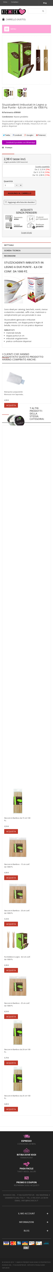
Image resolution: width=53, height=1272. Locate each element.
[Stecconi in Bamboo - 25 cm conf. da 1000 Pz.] (18, 986)
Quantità (8, 181)
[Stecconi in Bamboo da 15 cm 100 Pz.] (18, 801)
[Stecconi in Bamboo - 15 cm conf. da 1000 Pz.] (18, 848)
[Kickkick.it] (13, 12)
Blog (45, 3)
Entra (5, 2)
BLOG (26, 1230)
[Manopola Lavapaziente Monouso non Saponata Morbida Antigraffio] (16, 379)
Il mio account (26, 1213)
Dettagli (9, 245)
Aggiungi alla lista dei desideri (21, 202)
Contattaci (14, 2)
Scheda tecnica (12, 250)
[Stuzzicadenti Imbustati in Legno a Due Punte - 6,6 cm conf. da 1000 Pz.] (8, 93)
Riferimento (8, 112)
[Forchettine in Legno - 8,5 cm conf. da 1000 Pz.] (18, 940)
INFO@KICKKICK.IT (29, 1200)
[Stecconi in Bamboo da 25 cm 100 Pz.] (18, 1079)
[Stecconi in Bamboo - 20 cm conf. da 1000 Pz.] (18, 894)
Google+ (29, 135)
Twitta (7, 135)
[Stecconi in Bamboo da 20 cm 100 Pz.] (18, 1033)
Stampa (8, 147)
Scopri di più (26, 232)
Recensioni (9, 256)
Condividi (18, 135)
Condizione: (7, 116)
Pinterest (42, 135)
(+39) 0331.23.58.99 (39, 1197)
